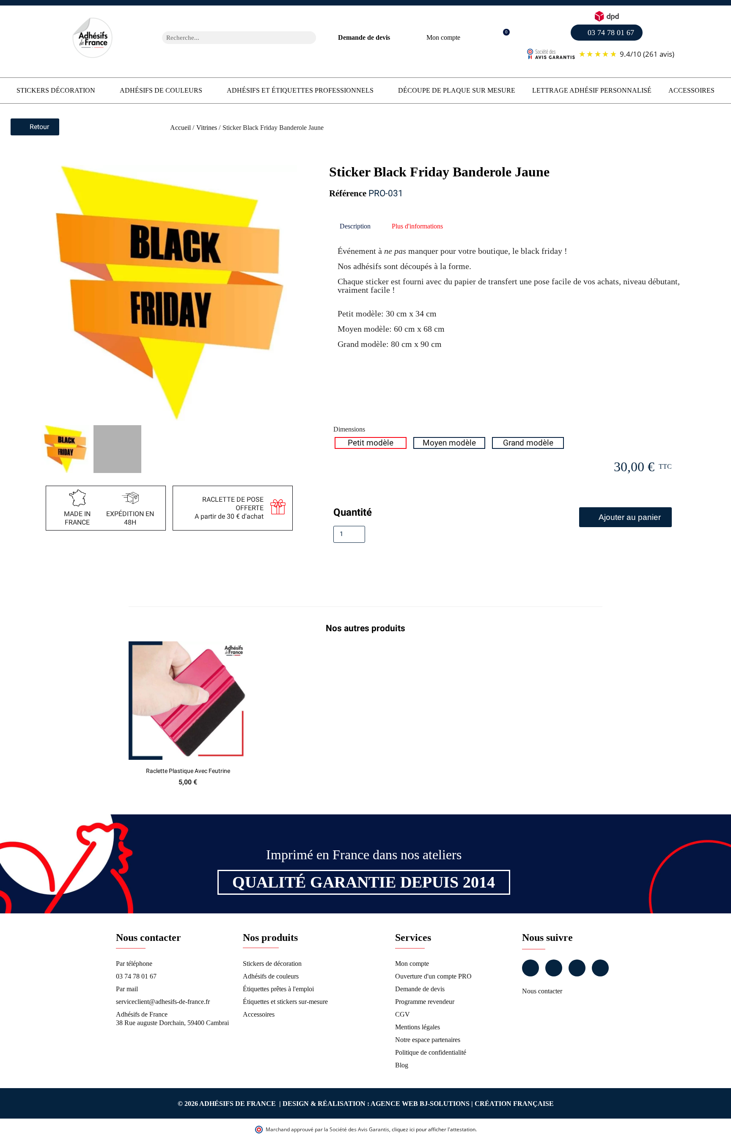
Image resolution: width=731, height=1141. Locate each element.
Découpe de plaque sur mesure (456, 90)
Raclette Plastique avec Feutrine (188, 770)
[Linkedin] (577, 968)
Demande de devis (364, 37)
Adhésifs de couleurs (161, 90)
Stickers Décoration (55, 90)
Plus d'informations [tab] (417, 226)
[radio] (371, 443)
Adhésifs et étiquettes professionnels (300, 90)
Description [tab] (355, 226)
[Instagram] (553, 968)
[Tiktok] (600, 968)
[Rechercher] (309, 37)
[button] (502, 38)
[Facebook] (530, 968)
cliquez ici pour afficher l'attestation (433, 1129)
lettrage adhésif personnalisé (591, 90)
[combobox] (228, 37)
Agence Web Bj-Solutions (420, 1103)
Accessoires (691, 90)
